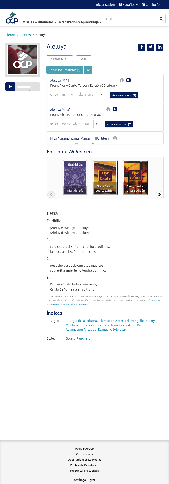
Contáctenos (84, 454)
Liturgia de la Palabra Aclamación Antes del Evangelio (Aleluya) (112, 320)
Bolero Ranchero (78, 338)
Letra (83, 58)
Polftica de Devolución (84, 465)
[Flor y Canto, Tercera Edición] (135, 177)
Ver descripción (59, 58)
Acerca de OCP (84, 448)
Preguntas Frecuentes (84, 471)
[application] (22, 86)
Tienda (10, 34)
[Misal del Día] (75, 177)
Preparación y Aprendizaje (79, 22)
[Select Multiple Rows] (88, 70)
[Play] (10, 86)
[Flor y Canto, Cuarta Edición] (105, 177)
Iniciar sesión (105, 4)
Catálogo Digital (84, 480)
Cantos (25, 34)
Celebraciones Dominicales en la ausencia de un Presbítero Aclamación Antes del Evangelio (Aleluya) (109, 327)
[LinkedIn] (159, 47)
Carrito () (153, 4)
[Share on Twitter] (150, 47)
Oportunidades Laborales (84, 459)
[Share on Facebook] (141, 47)
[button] (51, 195)
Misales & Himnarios (38, 22)
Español (128, 4)
